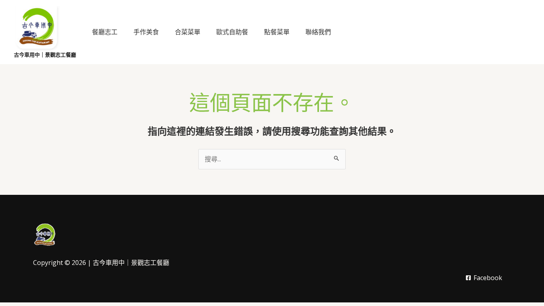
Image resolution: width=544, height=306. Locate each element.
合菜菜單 (187, 31)
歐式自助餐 (232, 31)
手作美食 (146, 31)
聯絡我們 (318, 31)
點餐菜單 (277, 31)
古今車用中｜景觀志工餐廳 (45, 54)
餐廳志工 (104, 31)
